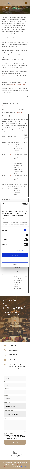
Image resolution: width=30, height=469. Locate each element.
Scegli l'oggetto (7, 402)
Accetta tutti (15, 255)
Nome (5, 375)
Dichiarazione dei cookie (9, 76)
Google (10, 154)
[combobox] (15, 406)
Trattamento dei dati (8, 433)
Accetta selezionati (15, 259)
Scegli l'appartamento (8, 410)
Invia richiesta (15, 442)
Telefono (6, 395)
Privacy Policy (21, 464)
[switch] (26, 235)
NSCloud (23, 466)
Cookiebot (19, 112)
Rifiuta (15, 264)
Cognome (6, 381)
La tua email (7, 388)
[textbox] (13, 406)
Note (5, 418)
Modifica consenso (7, 106)
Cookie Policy (7, 466)
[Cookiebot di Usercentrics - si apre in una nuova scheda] (21, 204)
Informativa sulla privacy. (17, 84)
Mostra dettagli (21, 250)
